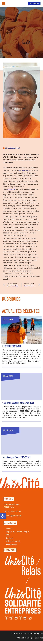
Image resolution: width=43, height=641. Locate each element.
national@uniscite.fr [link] (12, 516)
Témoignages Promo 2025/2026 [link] (16, 456)
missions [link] (11, 189)
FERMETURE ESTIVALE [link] (11, 346)
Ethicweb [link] (39, 638)
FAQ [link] (8, 535)
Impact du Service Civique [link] (17, 532)
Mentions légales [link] (35, 633)
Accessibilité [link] (11, 544)
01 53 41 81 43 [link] (14, 511)
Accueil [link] (9, 529)
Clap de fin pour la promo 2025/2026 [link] (18, 402)
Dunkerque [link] (23, 170)
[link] (3, 516)
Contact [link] (9, 538)
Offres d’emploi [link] (13, 541)
